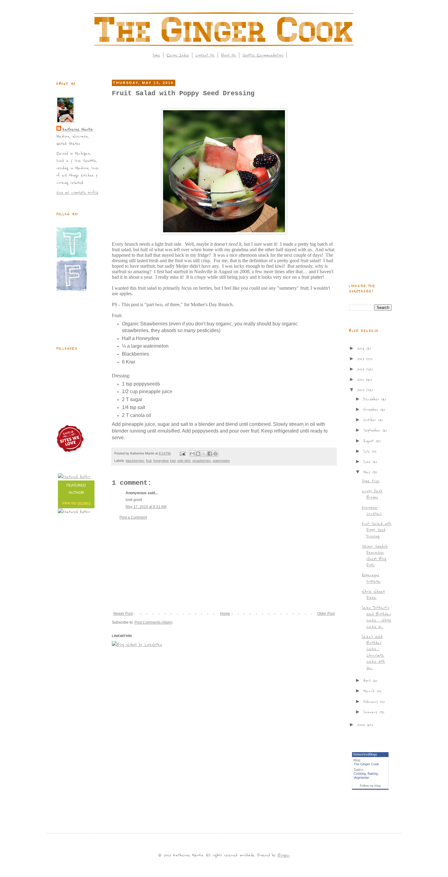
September (372, 430)
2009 (362, 724)
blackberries (135, 460)
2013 (361, 358)
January (371, 712)
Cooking (360, 773)
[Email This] (192, 454)
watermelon (221, 460)
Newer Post (123, 613)
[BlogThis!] (198, 454)
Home (156, 55)
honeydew (160, 460)
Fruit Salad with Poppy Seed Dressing (376, 530)
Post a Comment (133, 517)
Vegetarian (361, 777)
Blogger (284, 855)
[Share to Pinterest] (215, 454)
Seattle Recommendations (262, 55)
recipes (84, 503)
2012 (361, 369)
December (372, 399)
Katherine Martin (77, 129)
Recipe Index (177, 55)
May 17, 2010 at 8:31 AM (146, 507)
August (369, 441)
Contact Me (205, 55)
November (371, 409)
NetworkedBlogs (365, 754)
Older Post (326, 613)
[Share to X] (204, 454)
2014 (361, 348)
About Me (228, 55)
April (368, 680)
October (370, 419)
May (367, 472)
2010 (361, 390)
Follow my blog (370, 785)
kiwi (173, 460)
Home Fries (370, 481)
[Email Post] (182, 453)
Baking (373, 773)
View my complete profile (77, 192)
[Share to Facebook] (210, 454)
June (368, 461)
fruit (148, 460)
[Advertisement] (224, 565)
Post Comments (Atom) (153, 622)
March (370, 691)
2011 (361, 379)
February (371, 701)
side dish (183, 460)
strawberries (201, 460)
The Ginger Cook (366, 764)
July (367, 451)
